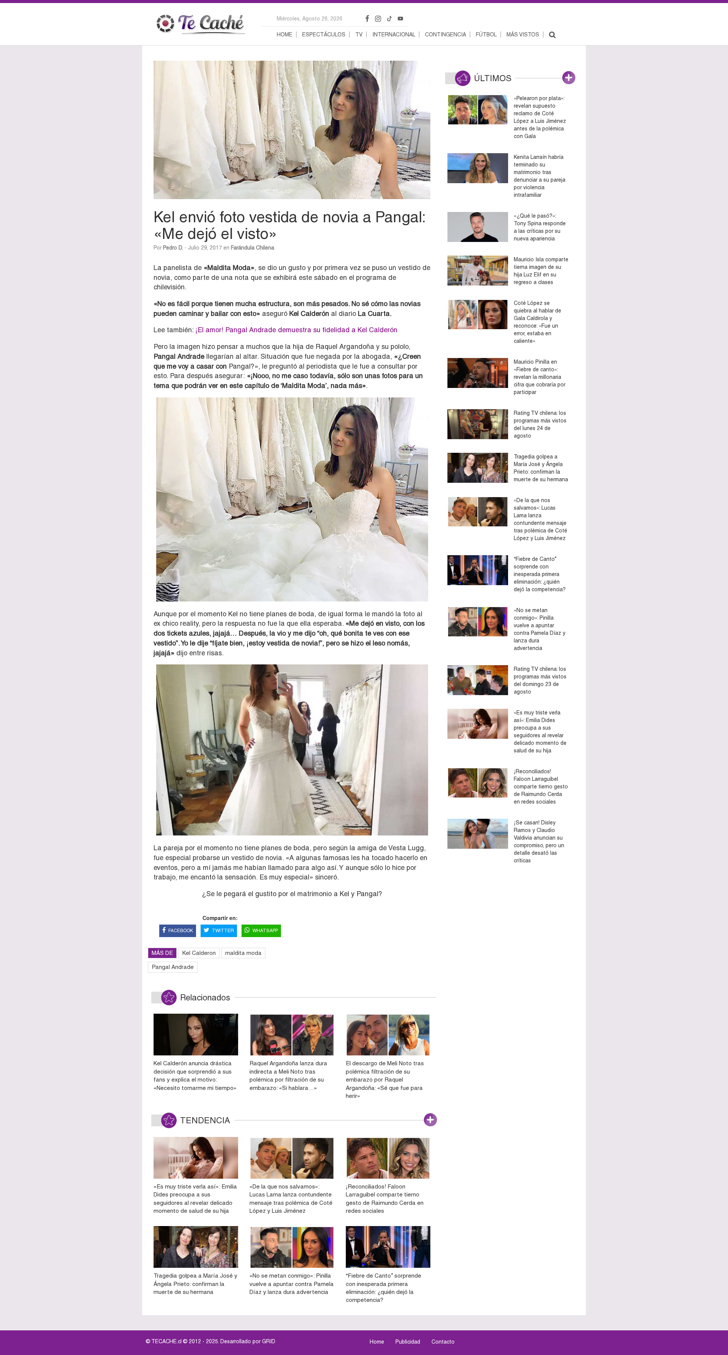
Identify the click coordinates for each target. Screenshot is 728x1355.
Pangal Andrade (173, 967)
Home (284, 34)
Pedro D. (173, 248)
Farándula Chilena (252, 248)
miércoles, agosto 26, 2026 (309, 19)
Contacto (443, 1342)
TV (358, 34)
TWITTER (223, 930)
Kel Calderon (199, 953)
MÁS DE (162, 953)
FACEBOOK (180, 930)
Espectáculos (323, 34)
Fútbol (486, 34)
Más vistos (523, 34)
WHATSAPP (265, 930)
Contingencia (445, 34)
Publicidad (407, 1342)
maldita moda (243, 953)
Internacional (393, 34)
